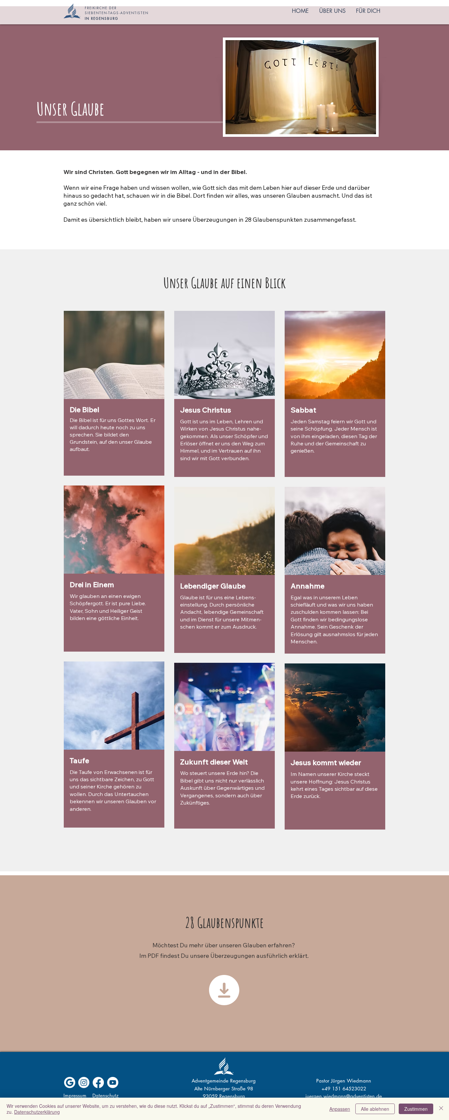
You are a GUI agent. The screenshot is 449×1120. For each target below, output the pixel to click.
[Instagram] (83, 1082)
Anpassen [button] (339, 1109)
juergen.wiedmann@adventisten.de (343, 1096)
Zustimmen (416, 1109)
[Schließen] (441, 1109)
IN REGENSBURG (101, 18)
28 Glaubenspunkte (224, 922)
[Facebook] (98, 1082)
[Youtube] (112, 1082)
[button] (332, 10)
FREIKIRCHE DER (101, 7)
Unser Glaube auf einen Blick (224, 282)
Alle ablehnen (375, 1109)
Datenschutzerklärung (37, 1111)
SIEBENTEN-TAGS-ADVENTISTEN (117, 12)
